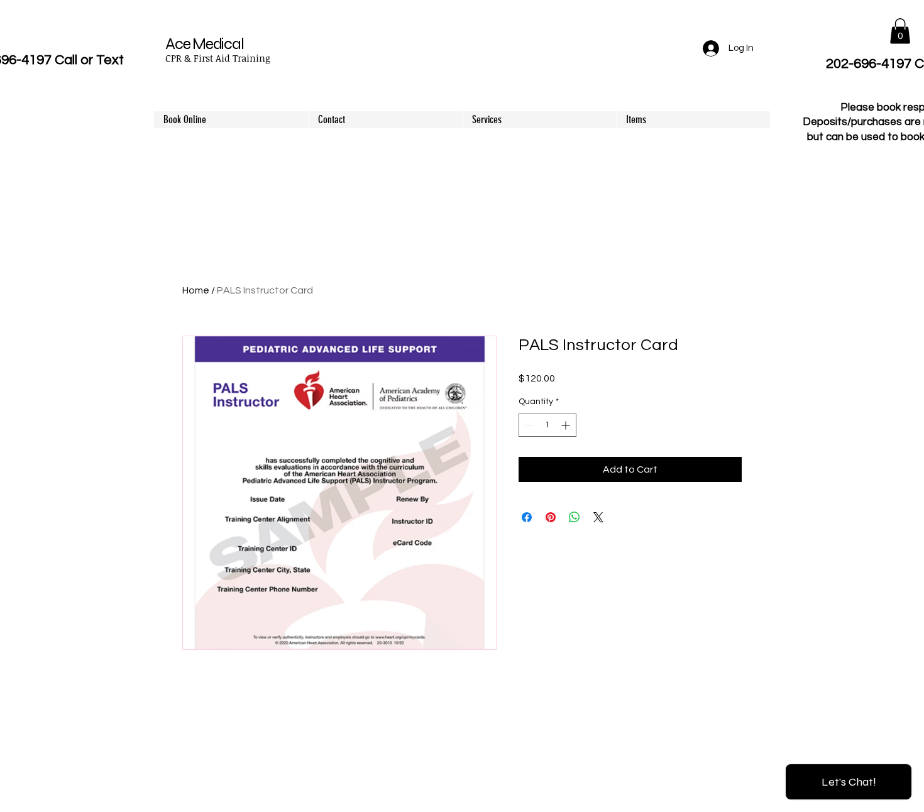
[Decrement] (528, 425)
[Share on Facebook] (526, 517)
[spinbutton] (547, 425)
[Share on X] (598, 517)
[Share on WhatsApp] (574, 517)
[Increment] (567, 425)
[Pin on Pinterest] (550, 517)
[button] (900, 31)
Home (195, 290)
